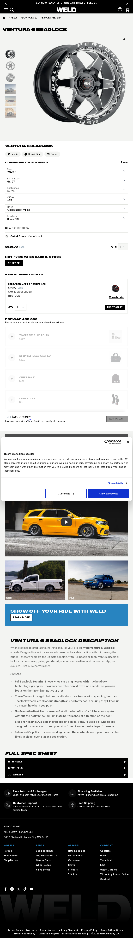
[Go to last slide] (6, 3)
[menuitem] (12, 10)
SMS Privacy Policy (24, 933)
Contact (105, 879)
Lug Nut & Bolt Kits (46, 855)
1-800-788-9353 (13, 826)
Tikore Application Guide (114, 874)
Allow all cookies (108, 493)
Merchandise (75, 855)
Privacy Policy (89, 930)
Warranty (31, 930)
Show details (115, 483)
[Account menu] (120, 9)
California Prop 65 (48, 933)
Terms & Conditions (112, 930)
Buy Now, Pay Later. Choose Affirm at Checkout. (66, 2)
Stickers (73, 869)
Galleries (105, 850)
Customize (64, 493)
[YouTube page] (31, 889)
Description (34, 154)
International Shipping (75, 933)
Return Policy (15, 930)
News (103, 855)
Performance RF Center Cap (27, 284)
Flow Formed (11, 855)
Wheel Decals (44, 865)
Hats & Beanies (76, 850)
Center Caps (43, 860)
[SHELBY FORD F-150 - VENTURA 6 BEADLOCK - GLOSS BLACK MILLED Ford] (35, 580)
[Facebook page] (5, 889)
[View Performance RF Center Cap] (117, 288)
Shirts (71, 865)
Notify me (14, 263)
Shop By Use (11, 860)
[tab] (10, 54)
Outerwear (74, 860)
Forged (8, 850)
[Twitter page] (18, 889)
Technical (106, 860)
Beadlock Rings (45, 850)
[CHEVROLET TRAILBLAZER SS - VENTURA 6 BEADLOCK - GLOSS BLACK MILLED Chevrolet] (98, 580)
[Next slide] (127, 3)
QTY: (114, 246)
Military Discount (68, 930)
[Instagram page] (12, 889)
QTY (10, 307)
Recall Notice (47, 930)
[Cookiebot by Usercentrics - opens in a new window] (107, 442)
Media (15, 154)
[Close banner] (128, 442)
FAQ (102, 865)
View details (116, 297)
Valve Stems (43, 869)
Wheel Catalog (108, 869)
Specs (54, 154)
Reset (124, 162)
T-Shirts (72, 874)
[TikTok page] (25, 889)
